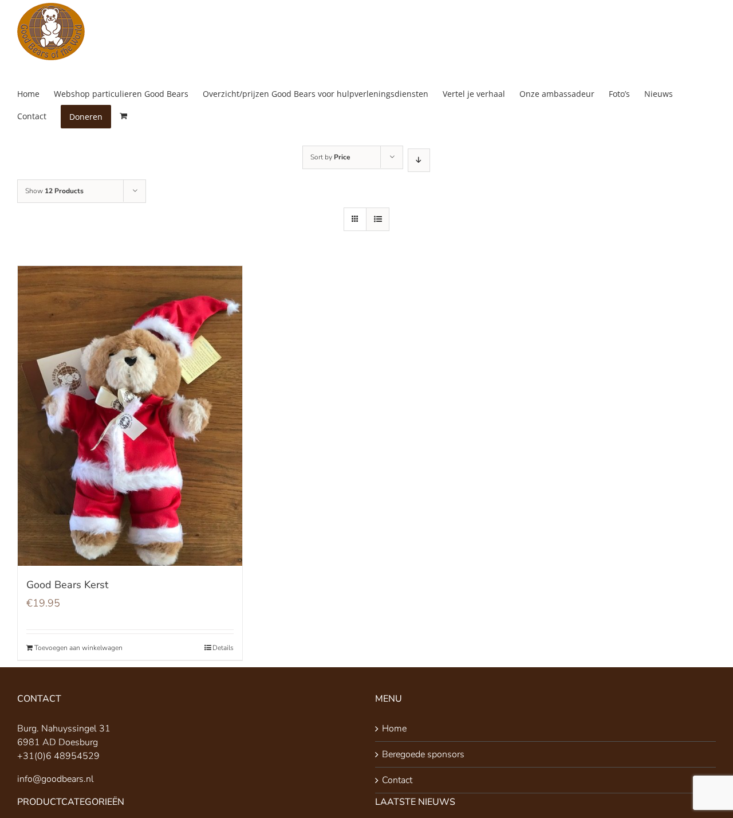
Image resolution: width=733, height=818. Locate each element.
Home (394, 728)
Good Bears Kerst (67, 585)
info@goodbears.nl (55, 779)
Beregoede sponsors (423, 754)
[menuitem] (35, 94)
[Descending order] (419, 160)
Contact (397, 780)
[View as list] (377, 219)
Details (223, 647)
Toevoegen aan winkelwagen (78, 647)
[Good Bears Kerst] (130, 416)
